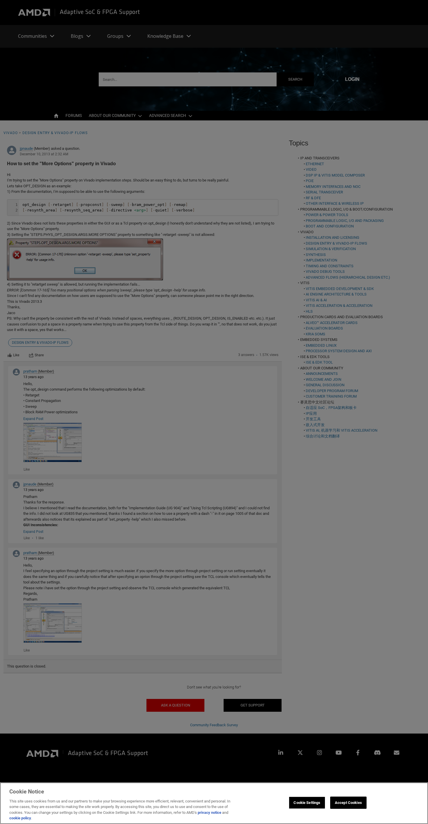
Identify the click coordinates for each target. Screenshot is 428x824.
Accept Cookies (348, 802)
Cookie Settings (306, 802)
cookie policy (20, 818)
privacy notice (209, 812)
